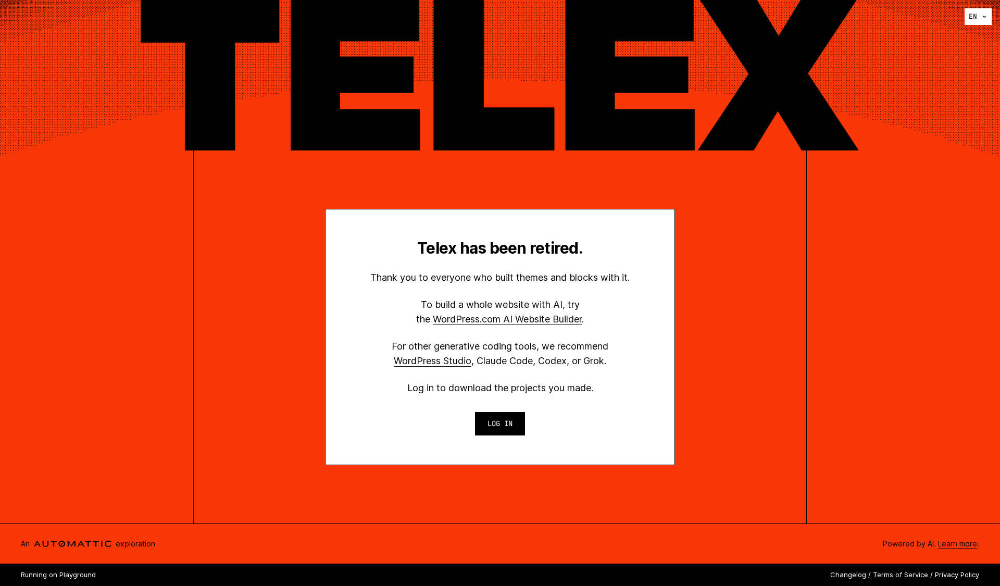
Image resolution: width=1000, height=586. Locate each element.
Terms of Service (900, 574)
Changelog (848, 574)
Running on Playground (58, 574)
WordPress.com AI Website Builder (507, 319)
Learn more (957, 543)
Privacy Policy (957, 574)
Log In (500, 423)
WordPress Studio (432, 360)
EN (973, 16)
